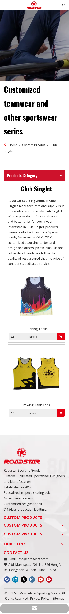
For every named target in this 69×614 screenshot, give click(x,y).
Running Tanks (36, 329)
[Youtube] (41, 579)
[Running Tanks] (36, 297)
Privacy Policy (39, 598)
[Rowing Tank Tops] (36, 373)
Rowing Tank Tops (36, 405)
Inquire (33, 336)
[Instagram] (32, 579)
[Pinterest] (49, 579)
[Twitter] (24, 579)
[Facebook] (7, 579)
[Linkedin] (15, 579)
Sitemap (58, 598)
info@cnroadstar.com (33, 559)
